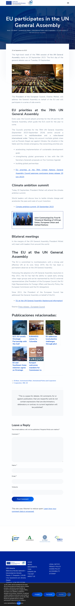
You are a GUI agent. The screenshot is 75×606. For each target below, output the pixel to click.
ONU (24, 383)
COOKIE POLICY (54, 569)
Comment (16, 434)
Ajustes (61, 594)
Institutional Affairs (25, 30)
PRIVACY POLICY (55, 567)
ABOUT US (31, 576)
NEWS (30, 565)
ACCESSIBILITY (54, 571)
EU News (14, 30)
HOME (30, 562)
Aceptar (37, 594)
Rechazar (49, 594)
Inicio (8, 30)
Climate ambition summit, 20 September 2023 (35, 207)
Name (14, 465)
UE (27, 383)
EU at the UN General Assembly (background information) (39, 301)
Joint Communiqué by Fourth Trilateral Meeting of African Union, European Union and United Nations (47, 221)
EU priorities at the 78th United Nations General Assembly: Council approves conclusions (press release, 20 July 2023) (39, 173)
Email (14, 476)
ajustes (19, 603)
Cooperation (18, 383)
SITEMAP (52, 574)
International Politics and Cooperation (43, 30)
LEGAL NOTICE (54, 564)
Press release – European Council (31, 307)
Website (15, 487)
